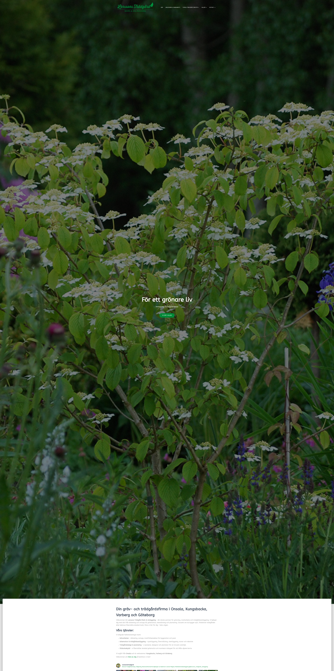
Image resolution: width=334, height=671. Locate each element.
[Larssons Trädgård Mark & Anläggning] (135, 7)
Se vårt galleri (167, 315)
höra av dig (132, 657)
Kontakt (211, 7)
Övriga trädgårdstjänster (190, 7)
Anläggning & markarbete (173, 7)
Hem (162, 7)
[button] (198, 7)
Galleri (204, 7)
